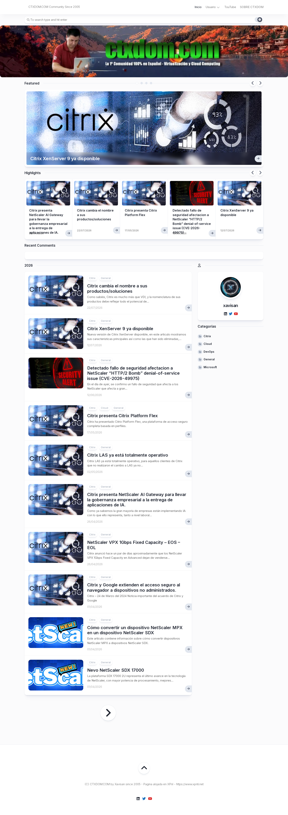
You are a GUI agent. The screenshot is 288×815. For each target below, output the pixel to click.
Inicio (198, 7)
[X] (230, 314)
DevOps (209, 351)
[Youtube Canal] (235, 314)
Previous (252, 83)
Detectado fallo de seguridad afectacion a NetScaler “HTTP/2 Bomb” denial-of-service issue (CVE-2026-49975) (133, 373)
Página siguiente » (108, 713)
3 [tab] (146, 83)
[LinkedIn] (225, 314)
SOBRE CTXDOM (252, 7)
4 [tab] (151, 83)
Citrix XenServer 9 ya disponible (65, 158)
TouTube (230, 7)
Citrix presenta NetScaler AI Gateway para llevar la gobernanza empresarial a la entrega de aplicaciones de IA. (136, 499)
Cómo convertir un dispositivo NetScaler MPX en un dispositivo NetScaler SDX (135, 630)
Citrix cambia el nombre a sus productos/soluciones (117, 288)
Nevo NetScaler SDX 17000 (115, 670)
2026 (28, 265)
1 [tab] (137, 83)
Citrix (92, 278)
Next (260, 83)
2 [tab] (141, 83)
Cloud (104, 407)
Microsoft (210, 367)
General (106, 278)
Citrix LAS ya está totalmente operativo (127, 455)
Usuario (211, 7)
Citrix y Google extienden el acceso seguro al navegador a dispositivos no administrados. (133, 587)
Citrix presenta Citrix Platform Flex (122, 415)
